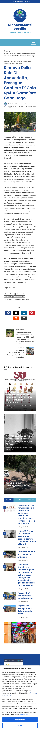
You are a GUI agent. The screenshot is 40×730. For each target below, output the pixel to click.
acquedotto (9, 294)
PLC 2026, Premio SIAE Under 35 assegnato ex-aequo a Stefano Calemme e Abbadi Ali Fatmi (19, 440)
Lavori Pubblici (27, 61)
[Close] (38, 667)
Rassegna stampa (9, 63)
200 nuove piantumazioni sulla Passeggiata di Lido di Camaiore (15, 352)
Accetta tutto (20, 720)
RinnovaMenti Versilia (20, 27)
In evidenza (18, 61)
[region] (20, 697)
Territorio (18, 63)
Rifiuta (20, 726)
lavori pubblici (20, 296)
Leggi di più (24, 715)
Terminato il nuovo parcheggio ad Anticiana (18, 484)
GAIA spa (8, 296)
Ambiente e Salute (9, 61)
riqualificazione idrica (22, 299)
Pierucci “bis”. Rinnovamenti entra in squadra (25, 596)
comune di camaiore (24, 294)
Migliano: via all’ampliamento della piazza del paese (25, 610)
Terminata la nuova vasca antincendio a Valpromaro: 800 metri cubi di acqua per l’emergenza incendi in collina (25, 337)
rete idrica (9, 299)
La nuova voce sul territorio (20, 32)
